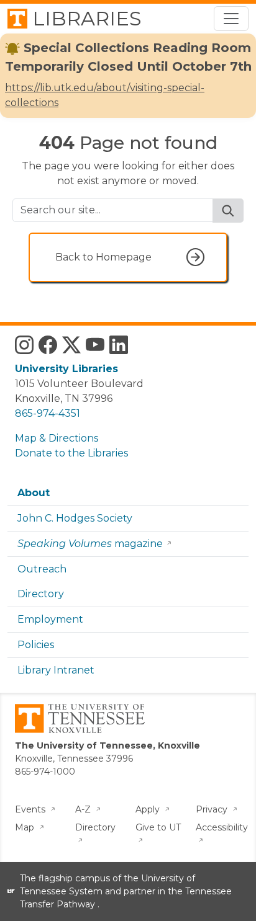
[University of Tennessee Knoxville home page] (80, 717)
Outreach (41, 569)
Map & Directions (56, 438)
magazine (90, 543)
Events (31, 809)
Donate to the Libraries (71, 453)
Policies (35, 645)
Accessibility (222, 827)
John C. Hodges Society (74, 518)
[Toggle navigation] (231, 18)
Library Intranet (55, 670)
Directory (40, 594)
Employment (50, 619)
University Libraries (66, 369)
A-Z (84, 809)
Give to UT (158, 827)
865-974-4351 (47, 413)
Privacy (213, 809)
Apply (148, 809)
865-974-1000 (45, 771)
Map (26, 827)
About (33, 493)
